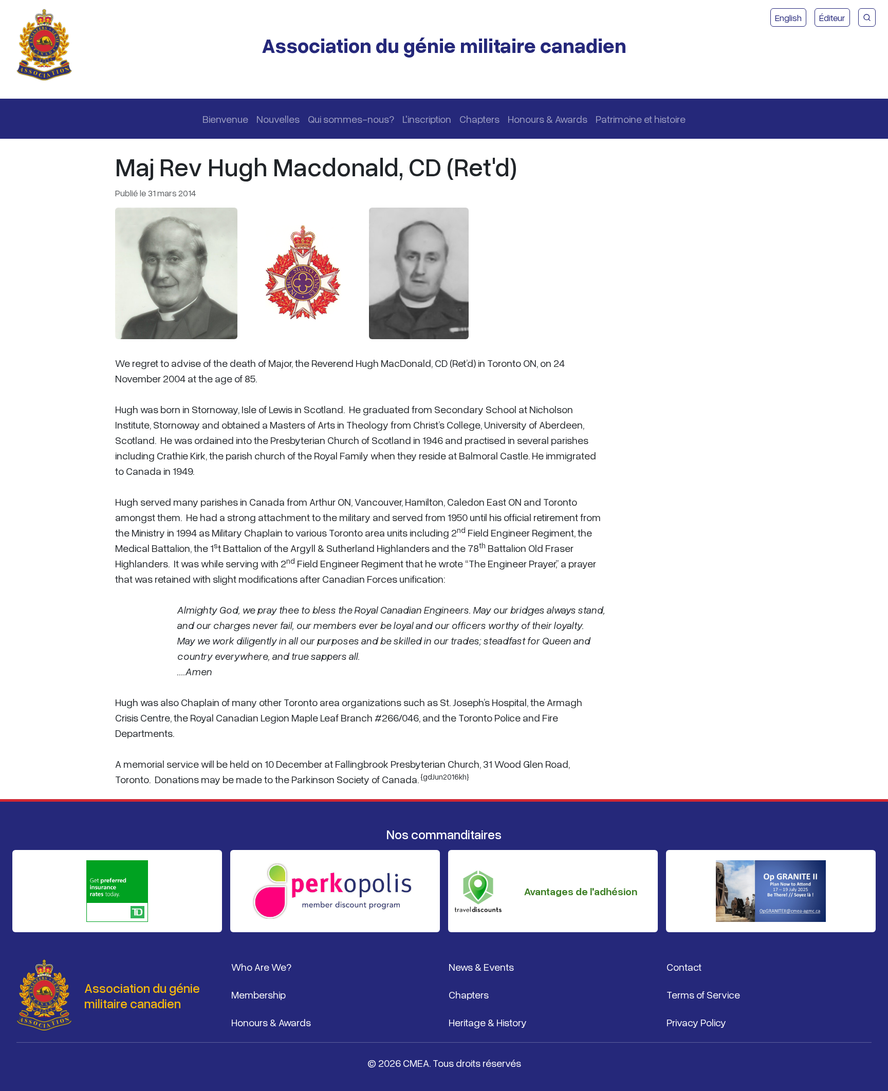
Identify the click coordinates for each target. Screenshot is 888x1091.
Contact (684, 966)
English (788, 17)
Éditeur (832, 17)
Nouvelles (278, 119)
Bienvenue (225, 119)
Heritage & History (488, 1022)
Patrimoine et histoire (641, 119)
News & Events (481, 966)
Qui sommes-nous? (351, 119)
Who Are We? (261, 966)
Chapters (479, 119)
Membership (258, 994)
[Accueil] (48, 45)
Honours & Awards (547, 119)
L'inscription (426, 119)
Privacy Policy (696, 1022)
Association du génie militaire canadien (444, 45)
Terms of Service (703, 994)
